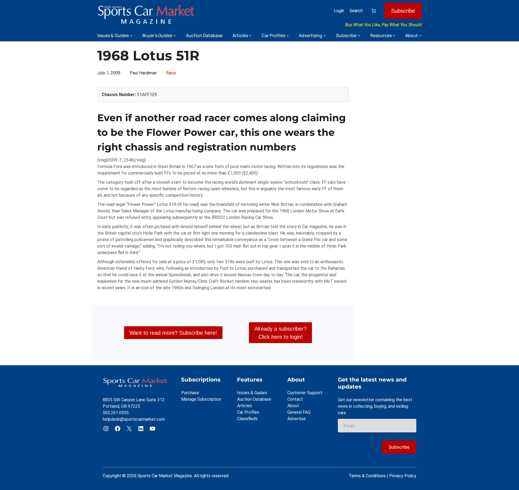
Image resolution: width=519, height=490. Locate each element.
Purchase (190, 392)
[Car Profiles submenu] (287, 35)
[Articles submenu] (250, 35)
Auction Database (254, 399)
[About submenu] (420, 35)
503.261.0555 (116, 412)
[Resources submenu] (394, 35)
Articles (244, 405)
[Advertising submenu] (324, 35)
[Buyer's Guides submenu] (174, 35)
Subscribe (403, 11)
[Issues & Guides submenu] (131, 35)
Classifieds (247, 418)
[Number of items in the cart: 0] (373, 10)
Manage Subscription (201, 399)
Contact (295, 399)
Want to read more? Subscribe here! (173, 333)
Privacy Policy (402, 475)
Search (356, 10)
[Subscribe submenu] (359, 35)
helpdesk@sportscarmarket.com (134, 419)
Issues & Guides (252, 392)
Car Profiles (248, 412)
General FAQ (299, 412)
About (293, 405)
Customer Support (304, 392)
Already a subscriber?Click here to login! (280, 333)
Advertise (296, 418)
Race (171, 72)
